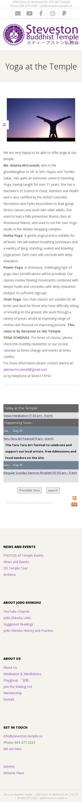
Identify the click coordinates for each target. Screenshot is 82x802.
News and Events (16, 562)
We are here (12, 749)
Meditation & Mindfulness (22, 674)
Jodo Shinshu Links (17, 618)
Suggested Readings (18, 624)
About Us (10, 667)
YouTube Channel (16, 611)
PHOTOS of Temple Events (23, 555)
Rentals (8, 699)
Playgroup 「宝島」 (17, 680)
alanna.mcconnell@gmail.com (25, 369)
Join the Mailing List (17, 686)
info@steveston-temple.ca (22, 736)
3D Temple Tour (15, 568)
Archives (9, 574)
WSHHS (9, 766)
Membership (12, 693)
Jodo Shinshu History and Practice (28, 630)
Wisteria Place (13, 773)
